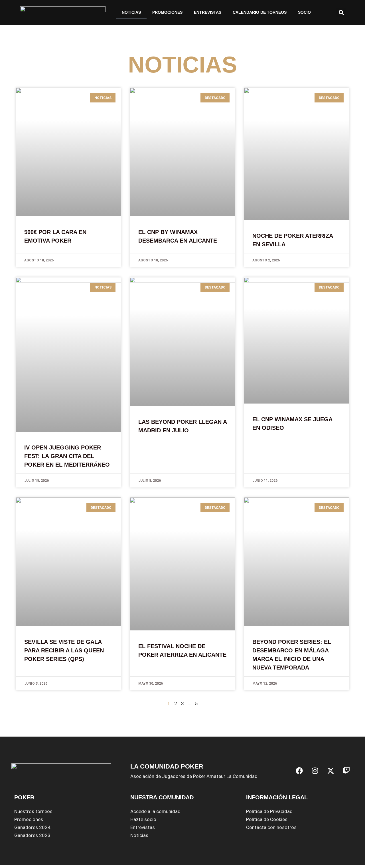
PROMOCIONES (167, 12)
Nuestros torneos (33, 811)
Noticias (139, 835)
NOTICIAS (131, 12)
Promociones (28, 819)
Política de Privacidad (269, 811)
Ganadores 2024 (32, 827)
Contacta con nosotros (271, 827)
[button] (341, 12)
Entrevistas (207, 12)
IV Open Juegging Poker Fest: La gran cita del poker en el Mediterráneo (67, 456)
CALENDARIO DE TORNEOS (260, 12)
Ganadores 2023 (32, 835)
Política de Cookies (266, 819)
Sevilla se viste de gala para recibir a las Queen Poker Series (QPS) (64, 650)
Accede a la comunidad (155, 811)
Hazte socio (143, 819)
